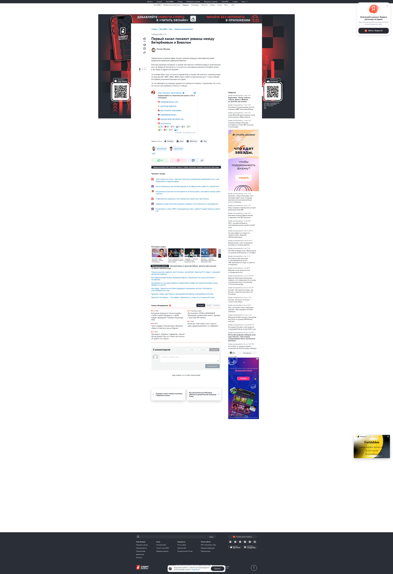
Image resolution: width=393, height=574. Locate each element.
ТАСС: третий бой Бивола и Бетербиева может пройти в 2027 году (241, 225)
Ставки (235, 2)
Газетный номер (161, 545)
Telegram (170, 141)
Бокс (171, 29)
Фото (226, 5)
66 (153, 323)
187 (154, 311)
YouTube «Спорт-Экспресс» (244, 537)
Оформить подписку (162, 551)
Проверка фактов (141, 548)
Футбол (150, 2)
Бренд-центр (140, 554)
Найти (211, 537)
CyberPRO (225, 2)
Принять (217, 569)
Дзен (181, 141)
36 (190, 311)
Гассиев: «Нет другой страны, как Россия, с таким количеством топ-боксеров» (240, 292)
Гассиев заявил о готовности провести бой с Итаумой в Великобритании (239, 235)
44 (153, 332)
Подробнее (196, 570)
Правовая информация (208, 548)
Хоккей (159, 2)
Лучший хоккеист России (184, 551)
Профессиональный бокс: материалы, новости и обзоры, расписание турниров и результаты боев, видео (186, 167)
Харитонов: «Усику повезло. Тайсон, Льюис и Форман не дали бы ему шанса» (239, 99)
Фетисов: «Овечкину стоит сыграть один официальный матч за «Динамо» (203, 325)
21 (190, 321)
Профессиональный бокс (171, 5)
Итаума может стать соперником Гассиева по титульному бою (240, 244)
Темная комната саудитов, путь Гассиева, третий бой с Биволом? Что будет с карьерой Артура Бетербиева (185, 273)
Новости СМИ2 (232, 357)
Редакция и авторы (142, 545)
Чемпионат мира (196, 311)
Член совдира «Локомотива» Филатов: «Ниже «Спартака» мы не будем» (167, 327)
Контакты (139, 557)
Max (205, 141)
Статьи (219, 5)
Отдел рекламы (140, 551)
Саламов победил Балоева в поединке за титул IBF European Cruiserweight (241, 125)
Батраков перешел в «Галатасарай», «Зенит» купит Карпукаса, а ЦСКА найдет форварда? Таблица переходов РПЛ (167, 316)
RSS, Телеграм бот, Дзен (208, 545)
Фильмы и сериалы (211, 2)
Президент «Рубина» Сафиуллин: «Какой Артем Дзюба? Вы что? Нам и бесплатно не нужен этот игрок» (167, 336)
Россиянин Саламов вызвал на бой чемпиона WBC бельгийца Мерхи (241, 108)
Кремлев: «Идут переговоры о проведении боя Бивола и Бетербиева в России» (182, 294)
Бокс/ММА (170, 2)
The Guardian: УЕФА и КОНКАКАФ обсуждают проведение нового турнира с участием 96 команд (204, 315)
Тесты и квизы (181, 545)
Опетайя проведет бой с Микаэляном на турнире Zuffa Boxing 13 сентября (242, 252)
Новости (186, 5)
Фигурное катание (193, 2)
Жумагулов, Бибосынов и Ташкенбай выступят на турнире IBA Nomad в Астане (242, 319)
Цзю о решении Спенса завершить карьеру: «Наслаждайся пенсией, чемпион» (241, 309)
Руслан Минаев (163, 49)
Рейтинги (204, 5)
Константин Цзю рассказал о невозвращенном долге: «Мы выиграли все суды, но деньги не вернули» (241, 261)
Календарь (195, 5)
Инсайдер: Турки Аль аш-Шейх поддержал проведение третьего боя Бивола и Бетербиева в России (181, 289)
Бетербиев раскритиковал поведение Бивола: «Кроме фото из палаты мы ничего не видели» (183, 278)
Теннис (180, 2)
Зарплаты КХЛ (181, 548)
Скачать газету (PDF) (162, 548)
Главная (154, 29)
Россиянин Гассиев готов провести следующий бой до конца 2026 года (242, 328)
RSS (233, 353)
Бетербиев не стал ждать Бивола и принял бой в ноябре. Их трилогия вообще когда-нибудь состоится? (184, 284)
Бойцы (212, 5)
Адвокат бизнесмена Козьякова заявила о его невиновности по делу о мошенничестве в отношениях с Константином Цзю (242, 281)
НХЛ (192, 321)
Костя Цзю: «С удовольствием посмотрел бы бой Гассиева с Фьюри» (242, 347)
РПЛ (157, 311)
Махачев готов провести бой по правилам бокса (239, 271)
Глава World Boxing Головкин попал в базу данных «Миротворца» (241, 116)
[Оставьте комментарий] (190, 357)
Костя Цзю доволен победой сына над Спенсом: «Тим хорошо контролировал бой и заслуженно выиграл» (242, 338)
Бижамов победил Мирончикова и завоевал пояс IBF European (240, 216)
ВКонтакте (193, 141)
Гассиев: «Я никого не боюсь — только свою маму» (240, 301)
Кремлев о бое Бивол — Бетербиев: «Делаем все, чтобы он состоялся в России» (183, 297)
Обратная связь (205, 551)
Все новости (247, 353)
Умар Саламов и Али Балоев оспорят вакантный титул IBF (242, 209)
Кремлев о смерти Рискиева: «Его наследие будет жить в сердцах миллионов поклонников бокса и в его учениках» (240, 199)
